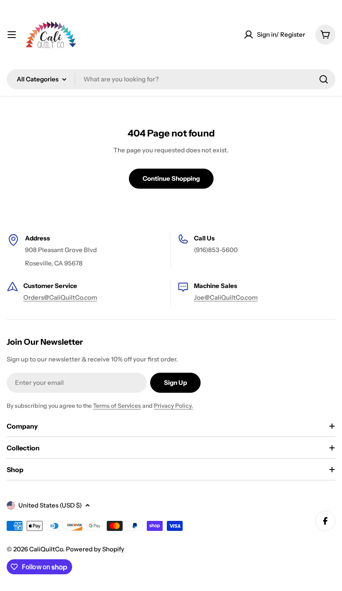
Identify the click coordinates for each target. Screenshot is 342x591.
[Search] (324, 79)
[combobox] (171, 79)
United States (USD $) (50, 505)
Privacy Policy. (173, 405)
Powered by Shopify (95, 549)
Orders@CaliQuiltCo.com (60, 297)
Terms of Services (117, 405)
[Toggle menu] (12, 35)
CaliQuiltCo (46, 549)
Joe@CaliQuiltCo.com (226, 297)
